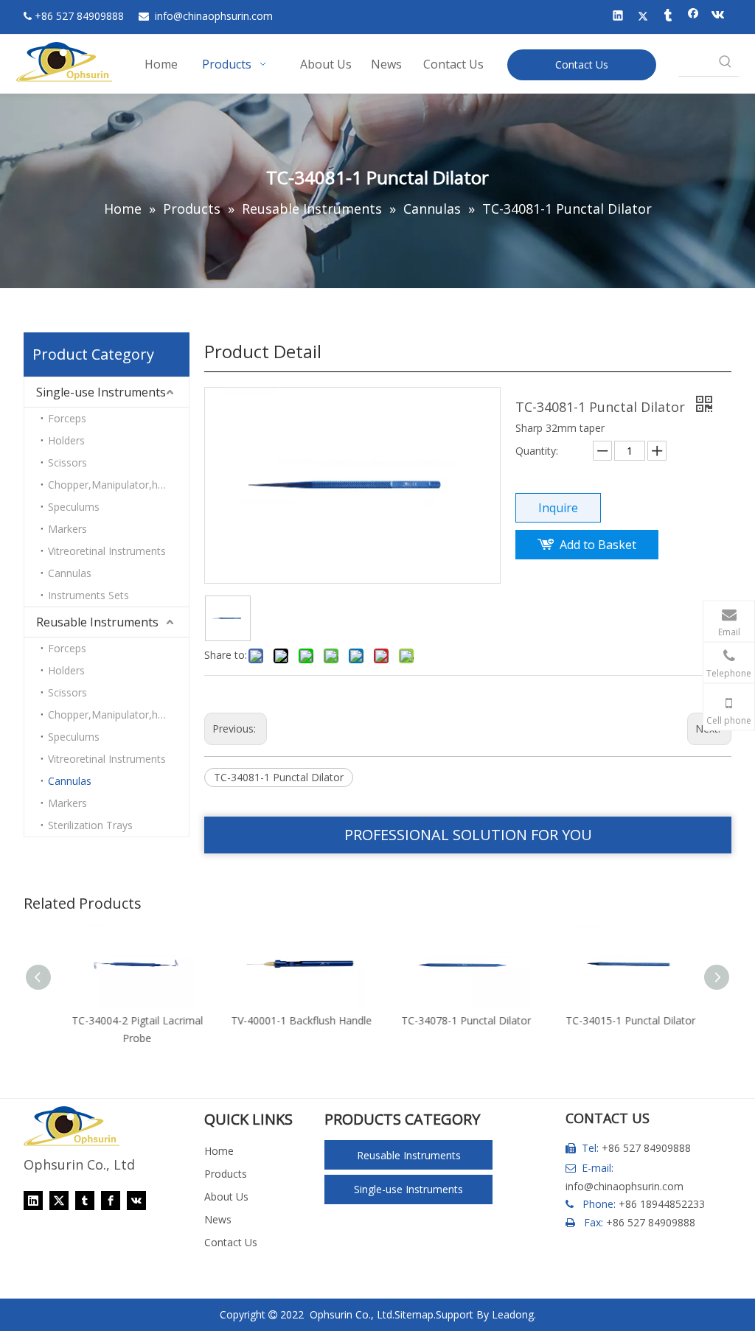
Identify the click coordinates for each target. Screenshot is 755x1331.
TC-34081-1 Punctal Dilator (279, 777)
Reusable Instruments (97, 622)
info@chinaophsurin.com (624, 1186)
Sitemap (414, 1314)
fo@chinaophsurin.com (214, 16)
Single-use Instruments (101, 392)
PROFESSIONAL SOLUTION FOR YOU (468, 835)
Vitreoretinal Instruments (107, 551)
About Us (226, 1196)
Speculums (74, 507)
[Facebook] (693, 17)
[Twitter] (643, 17)
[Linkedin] (618, 17)
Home (219, 1151)
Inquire (558, 508)
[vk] (718, 17)
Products (225, 1174)
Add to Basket (598, 545)
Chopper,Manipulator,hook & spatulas (118, 485)
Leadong (513, 1314)
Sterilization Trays (90, 825)
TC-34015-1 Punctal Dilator (625, 1020)
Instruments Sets (88, 595)
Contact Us (581, 64)
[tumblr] (668, 17)
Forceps (67, 418)
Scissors (67, 462)
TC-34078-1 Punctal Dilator (461, 1020)
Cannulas (69, 573)
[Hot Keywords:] (725, 62)
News (218, 1219)
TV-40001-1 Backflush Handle (296, 1020)
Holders (66, 440)
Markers (67, 529)
